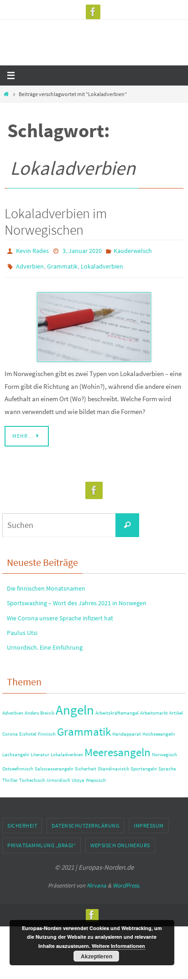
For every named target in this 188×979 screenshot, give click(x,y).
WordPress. (126, 881)
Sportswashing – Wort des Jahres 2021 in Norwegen (76, 599)
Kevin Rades (32, 250)
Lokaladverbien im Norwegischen (56, 221)
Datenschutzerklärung (85, 821)
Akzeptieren (96, 956)
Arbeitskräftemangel (117, 708)
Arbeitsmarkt (154, 708)
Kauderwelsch (133, 250)
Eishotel (28, 730)
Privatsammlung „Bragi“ (41, 841)
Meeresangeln (117, 748)
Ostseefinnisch (17, 765)
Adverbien (30, 263)
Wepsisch (96, 776)
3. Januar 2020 (82, 250)
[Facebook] (93, 12)
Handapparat (126, 730)
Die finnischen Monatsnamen (46, 584)
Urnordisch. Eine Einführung (45, 643)
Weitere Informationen (118, 945)
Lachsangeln (15, 750)
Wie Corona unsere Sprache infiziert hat (60, 613)
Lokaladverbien (102, 263)
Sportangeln (144, 765)
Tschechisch (32, 776)
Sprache (167, 765)
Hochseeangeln (158, 730)
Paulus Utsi (22, 628)
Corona (10, 730)
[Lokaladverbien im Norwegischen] (94, 323)
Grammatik (62, 263)
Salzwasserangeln (54, 765)
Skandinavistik (113, 765)
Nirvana (96, 881)
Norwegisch (164, 750)
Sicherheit (85, 765)
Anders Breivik (39, 708)
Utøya (78, 776)
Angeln (75, 705)
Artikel (176, 708)
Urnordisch (58, 776)
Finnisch (47, 730)
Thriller (10, 776)
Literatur (40, 750)
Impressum (149, 821)
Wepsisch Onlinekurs (120, 841)
